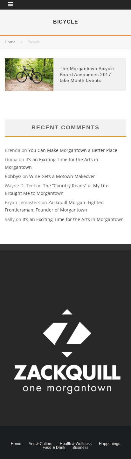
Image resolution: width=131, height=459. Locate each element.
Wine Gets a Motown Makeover (62, 176)
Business (80, 447)
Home (16, 444)
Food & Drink (54, 447)
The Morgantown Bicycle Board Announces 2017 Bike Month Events (87, 74)
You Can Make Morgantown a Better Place (72, 150)
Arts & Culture (40, 444)
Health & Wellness (76, 444)
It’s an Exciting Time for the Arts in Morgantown (73, 219)
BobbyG (13, 176)
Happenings (109, 444)
